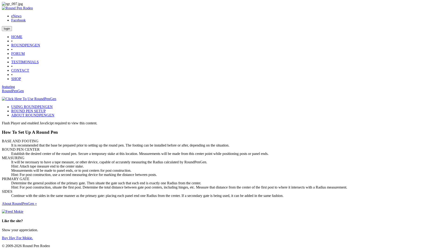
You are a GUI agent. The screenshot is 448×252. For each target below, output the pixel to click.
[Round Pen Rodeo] (17, 8)
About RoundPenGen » (19, 204)
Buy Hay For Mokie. (17, 238)
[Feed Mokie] (12, 212)
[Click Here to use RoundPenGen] (29, 99)
